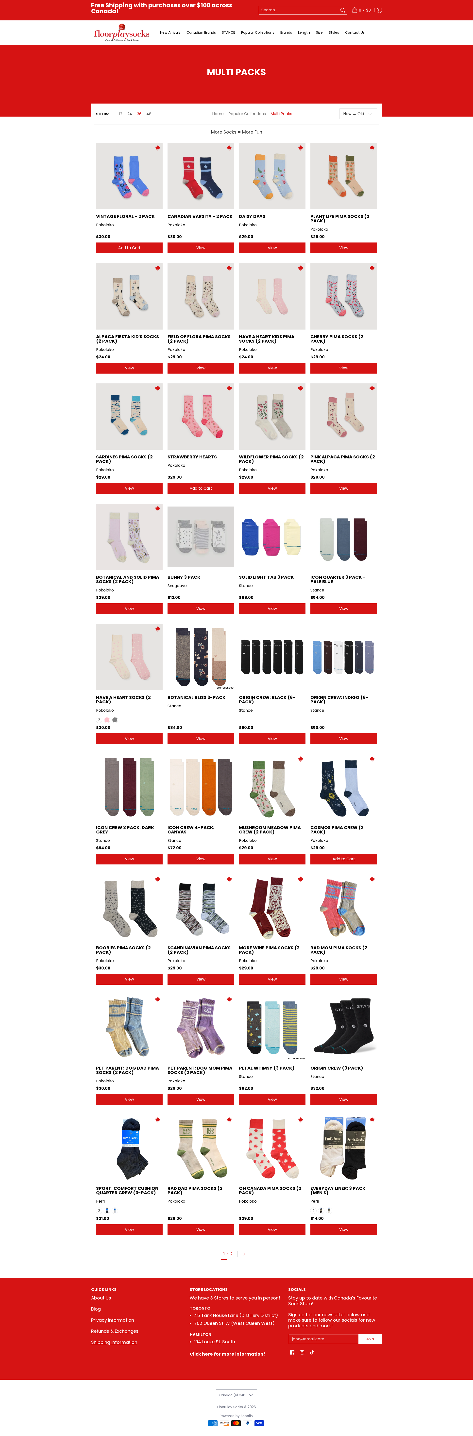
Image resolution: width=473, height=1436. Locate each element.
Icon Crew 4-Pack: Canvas (191, 829)
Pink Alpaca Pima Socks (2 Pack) (342, 459)
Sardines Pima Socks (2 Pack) (124, 459)
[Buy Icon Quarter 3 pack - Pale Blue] (343, 537)
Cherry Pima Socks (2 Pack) (336, 338)
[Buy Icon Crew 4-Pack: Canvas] (201, 787)
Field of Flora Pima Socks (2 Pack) (199, 338)
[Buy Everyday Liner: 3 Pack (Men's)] (343, 1148)
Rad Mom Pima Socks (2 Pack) (338, 950)
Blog (96, 1309)
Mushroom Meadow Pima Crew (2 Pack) (270, 829)
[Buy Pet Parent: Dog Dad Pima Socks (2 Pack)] (129, 1028)
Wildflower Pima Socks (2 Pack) (271, 459)
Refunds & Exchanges (114, 1331)
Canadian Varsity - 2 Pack (200, 216)
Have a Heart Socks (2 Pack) (123, 699)
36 (139, 114)
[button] (292, 1353)
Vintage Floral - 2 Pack (125, 216)
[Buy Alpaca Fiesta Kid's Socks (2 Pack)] (129, 296)
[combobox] (299, 10)
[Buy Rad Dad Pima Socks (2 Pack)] (201, 1148)
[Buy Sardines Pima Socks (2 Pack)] (129, 416)
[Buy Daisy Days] (272, 176)
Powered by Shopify (236, 1416)
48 (149, 114)
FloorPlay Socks (230, 1407)
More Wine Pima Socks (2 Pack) (269, 950)
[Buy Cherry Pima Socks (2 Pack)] (343, 296)
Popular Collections (247, 114)
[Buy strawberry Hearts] (201, 416)
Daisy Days (252, 216)
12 (120, 114)
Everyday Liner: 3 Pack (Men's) (337, 1190)
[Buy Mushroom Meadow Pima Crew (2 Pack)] (272, 787)
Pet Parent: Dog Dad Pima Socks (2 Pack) (127, 1070)
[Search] (343, 10)
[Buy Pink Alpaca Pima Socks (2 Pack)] (343, 416)
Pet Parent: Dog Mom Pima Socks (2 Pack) (200, 1070)
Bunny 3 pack (184, 577)
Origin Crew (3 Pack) (336, 1068)
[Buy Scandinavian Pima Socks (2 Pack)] (201, 907)
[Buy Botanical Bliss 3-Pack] (201, 657)
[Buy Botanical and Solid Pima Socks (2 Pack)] (129, 537)
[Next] (246, 1254)
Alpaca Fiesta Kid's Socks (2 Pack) (127, 338)
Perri (100, 1201)
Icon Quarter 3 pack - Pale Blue (337, 579)
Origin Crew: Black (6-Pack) (267, 699)
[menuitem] (361, 10)
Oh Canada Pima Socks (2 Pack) (270, 1190)
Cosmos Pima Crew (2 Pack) (337, 829)
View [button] (200, 248)
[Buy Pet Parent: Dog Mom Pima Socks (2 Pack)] (201, 1028)
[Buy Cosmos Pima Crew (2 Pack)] (343, 787)
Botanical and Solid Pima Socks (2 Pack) (127, 579)
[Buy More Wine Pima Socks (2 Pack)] (272, 907)
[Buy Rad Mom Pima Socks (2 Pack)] (343, 907)
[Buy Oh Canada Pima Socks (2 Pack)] (272, 1148)
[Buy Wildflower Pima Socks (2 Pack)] (272, 416)
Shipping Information (114, 1342)
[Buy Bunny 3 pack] (201, 537)
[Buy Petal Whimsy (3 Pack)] (272, 1028)
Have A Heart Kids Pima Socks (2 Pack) (266, 338)
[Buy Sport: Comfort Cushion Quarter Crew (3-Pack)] (129, 1148)
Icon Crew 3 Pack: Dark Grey (125, 829)
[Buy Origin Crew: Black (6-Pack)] (272, 657)
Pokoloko (105, 225)
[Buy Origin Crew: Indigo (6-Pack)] (343, 657)
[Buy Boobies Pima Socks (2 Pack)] (129, 907)
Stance (246, 586)
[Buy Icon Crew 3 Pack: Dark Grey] (129, 787)
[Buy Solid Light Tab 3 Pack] (272, 537)
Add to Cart (129, 248)
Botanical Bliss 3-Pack (196, 697)
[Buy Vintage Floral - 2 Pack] (129, 176)
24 (129, 114)
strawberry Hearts (192, 457)
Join (370, 1339)
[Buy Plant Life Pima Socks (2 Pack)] (343, 176)
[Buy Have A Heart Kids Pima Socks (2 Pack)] (272, 296)
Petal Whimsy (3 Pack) (267, 1068)
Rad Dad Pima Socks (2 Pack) (195, 1190)
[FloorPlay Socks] (122, 32)
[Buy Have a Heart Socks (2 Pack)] (129, 657)
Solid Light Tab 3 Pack (266, 577)
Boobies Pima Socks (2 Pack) (123, 950)
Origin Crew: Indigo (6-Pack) (339, 699)
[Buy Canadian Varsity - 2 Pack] (201, 176)
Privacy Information (112, 1320)
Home (218, 114)
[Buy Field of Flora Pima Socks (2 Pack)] (201, 296)
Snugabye (177, 586)
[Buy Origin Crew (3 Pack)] (343, 1028)
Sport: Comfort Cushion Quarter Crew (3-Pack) (127, 1190)
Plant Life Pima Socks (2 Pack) (339, 218)
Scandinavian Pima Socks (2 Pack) (199, 950)
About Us (101, 1298)
